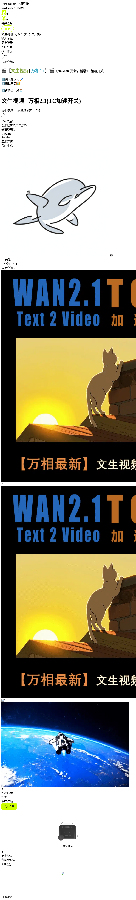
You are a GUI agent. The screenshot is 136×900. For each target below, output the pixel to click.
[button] (68, 268)
